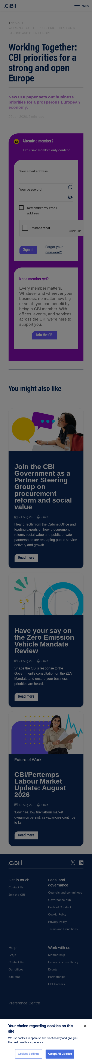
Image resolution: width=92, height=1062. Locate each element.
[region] (46, 1040)
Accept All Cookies (60, 1054)
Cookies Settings (28, 1054)
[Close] (85, 1026)
